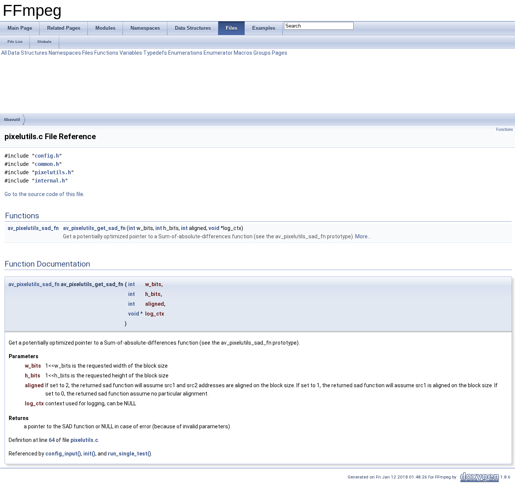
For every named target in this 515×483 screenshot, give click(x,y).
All (4, 53)
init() (89, 454)
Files (87, 53)
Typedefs (155, 53)
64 (52, 440)
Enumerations (185, 53)
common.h (47, 164)
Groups (262, 53)
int (132, 228)
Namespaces (65, 53)
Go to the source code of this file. (44, 194)
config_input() (63, 454)
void (213, 228)
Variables (131, 53)
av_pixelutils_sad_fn (33, 228)
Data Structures (28, 53)
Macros (243, 53)
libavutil (12, 119)
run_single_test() (129, 454)
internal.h (50, 181)
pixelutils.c (84, 440)
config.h (47, 156)
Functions (106, 53)
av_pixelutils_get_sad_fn (94, 228)
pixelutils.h (53, 172)
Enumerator (218, 53)
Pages (279, 53)
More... (363, 236)
